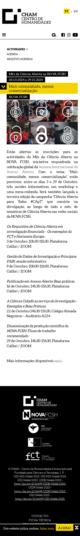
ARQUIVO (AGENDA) (20, 59)
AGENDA (12, 54)
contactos (40, 515)
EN (76, 11)
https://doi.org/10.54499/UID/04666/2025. (40, 498)
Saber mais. (47, 528)
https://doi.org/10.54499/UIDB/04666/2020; (40, 483)
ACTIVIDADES (16, 49)
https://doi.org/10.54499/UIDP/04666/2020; (40, 491)
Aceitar (64, 528)
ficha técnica (40, 520)
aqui (58, 361)
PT (67, 11)
